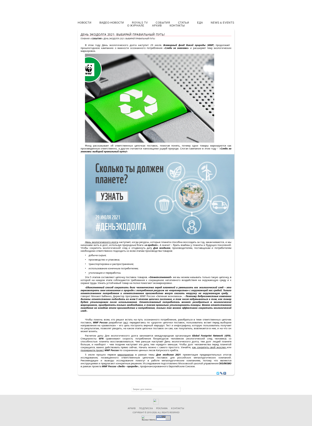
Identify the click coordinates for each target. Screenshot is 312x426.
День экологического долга (101, 242)
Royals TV (140, 22)
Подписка (146, 408)
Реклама (162, 408)
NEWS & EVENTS (222, 22)
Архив (157, 25)
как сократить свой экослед (209, 347)
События (163, 22)
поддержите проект (92, 350)
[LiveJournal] (221, 372)
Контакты (177, 25)
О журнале (135, 25)
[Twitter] (218, 372)
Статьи (183, 22)
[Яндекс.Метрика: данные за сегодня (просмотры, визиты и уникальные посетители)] (149, 417)
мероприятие (125, 354)
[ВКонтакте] (225, 372)
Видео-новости (111, 22)
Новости (84, 22)
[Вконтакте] (156, 403)
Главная (85, 38)
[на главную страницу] (156, 9)
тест (125, 322)
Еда (200, 22)
